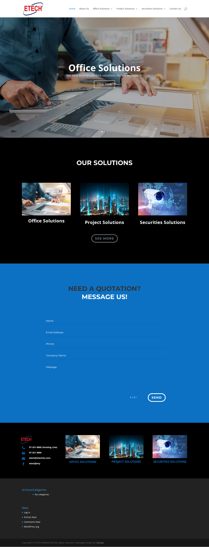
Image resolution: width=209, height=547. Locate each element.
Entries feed (30, 517)
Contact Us (175, 9)
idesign (100, 542)
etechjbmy (34, 463)
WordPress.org (31, 526)
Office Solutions (101, 9)
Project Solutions (126, 9)
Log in (27, 512)
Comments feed (32, 521)
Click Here (104, 96)
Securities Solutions (152, 9)
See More (104, 238)
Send (157, 397)
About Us (84, 9)
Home (72, 9)
